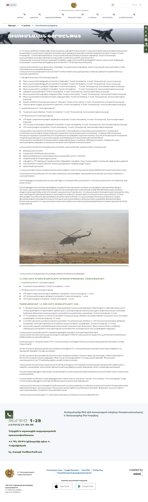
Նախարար (34, 18)
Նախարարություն (53, 18)
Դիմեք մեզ (97, 470)
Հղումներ (86, 470)
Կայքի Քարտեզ (71, 470)
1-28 (35, 420)
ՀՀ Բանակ (92, 18)
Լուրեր (20, 18)
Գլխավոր (12, 25)
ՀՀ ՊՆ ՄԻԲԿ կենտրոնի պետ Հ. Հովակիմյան (29, 443)
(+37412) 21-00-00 (21, 424)
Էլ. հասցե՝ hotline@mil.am (25, 451)
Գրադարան (108, 18)
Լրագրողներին (126, 18)
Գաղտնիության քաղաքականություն (74, 473)
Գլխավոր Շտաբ (74, 18)
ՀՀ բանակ (25, 25)
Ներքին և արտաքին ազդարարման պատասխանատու (32, 433)
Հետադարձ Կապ (54, 470)
